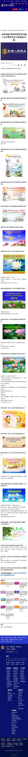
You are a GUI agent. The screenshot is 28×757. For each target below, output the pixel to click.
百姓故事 (13, 728)
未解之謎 (22, 670)
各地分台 (12, 1)
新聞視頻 (8, 668)
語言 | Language (24, 1)
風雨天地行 (14, 725)
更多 (13, 746)
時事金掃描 (15, 673)
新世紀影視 (8, 746)
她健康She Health (11, 693)
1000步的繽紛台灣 (21, 706)
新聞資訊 (12, 646)
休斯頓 (22, 637)
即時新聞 (18, 662)
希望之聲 (3, 744)
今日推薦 (23, 662)
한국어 (11, 641)
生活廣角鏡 (20, 692)
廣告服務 (8, 740)
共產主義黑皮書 (15, 727)
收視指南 (14, 739)
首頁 (1, 30)
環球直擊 (8, 671)
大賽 (8, 1)
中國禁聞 (8, 673)
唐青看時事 (15, 681)
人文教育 (22, 668)
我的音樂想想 (21, 708)
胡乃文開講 (10, 695)
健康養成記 (10, 696)
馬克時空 (15, 684)
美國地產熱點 (23, 681)
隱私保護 (19, 739)
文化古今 (22, 679)
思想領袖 (15, 676)
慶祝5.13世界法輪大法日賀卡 (18, 30)
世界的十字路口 (16, 683)
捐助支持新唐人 (10, 651)
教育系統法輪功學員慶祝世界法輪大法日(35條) (10, 601)
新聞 (7, 656)
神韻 (4, 1)
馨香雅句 (22, 675)
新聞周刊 (8, 678)
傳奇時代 (13, 713)
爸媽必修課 (22, 678)
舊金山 (2, 639)
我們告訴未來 (14, 712)
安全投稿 (3, 740)
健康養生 (10, 690)
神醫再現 (9, 698)
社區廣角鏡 (8, 683)
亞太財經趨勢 (9, 684)
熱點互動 (15, 671)
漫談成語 (22, 676)
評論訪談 (15, 668)
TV (20, 9)
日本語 (7, 641)
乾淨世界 (21, 743)
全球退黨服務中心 (10, 744)
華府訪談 (8, 679)
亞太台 (6, 639)
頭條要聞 (8, 662)
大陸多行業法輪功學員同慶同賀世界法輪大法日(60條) (10, 593)
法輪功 (9, 30)
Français (21, 639)
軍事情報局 (15, 679)
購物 (16, 651)
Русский (3, 641)
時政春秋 (15, 675)
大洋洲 (18, 637)
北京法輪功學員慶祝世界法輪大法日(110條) (23, 608)
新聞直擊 (8, 676)
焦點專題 (5, 30)
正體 (16, 1)
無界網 (2, 746)
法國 (25, 637)
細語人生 (15, 688)
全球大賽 (22, 664)
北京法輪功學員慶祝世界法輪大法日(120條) (10, 615)
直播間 (13, 649)
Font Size (22, 65)
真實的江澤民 (14, 722)
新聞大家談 (15, 670)
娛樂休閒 (20, 690)
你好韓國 (20, 695)
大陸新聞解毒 (16, 686)
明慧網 (16, 744)
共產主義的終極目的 (16, 717)
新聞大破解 (15, 678)
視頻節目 (18, 646)
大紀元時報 (15, 743)
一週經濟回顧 (9, 681)
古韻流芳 (22, 673)
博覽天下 (8, 664)
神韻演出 (17, 664)
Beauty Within (21, 700)
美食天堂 (20, 696)
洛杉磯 (14, 637)
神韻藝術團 (9, 743)
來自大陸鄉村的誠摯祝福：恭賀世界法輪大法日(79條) (23, 593)
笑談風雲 (22, 671)
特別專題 (14, 710)
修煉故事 (13, 732)
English (16, 639)
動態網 (21, 744)
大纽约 (7, 637)
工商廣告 (13, 733)
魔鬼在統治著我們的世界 (17, 718)
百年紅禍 (13, 723)
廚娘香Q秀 (20, 703)
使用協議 (24, 739)
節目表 (8, 649)
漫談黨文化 (14, 730)
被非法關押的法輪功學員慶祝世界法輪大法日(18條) (10, 608)
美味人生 (20, 698)
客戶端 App (19, 740)
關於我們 (8, 739)
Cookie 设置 (14, 755)
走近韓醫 (9, 700)
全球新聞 (8, 670)
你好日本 (20, 693)
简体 (18, 1)
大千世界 (20, 701)
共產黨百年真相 (15, 715)
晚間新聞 (8, 675)
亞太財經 (8, 686)
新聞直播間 (15, 9)
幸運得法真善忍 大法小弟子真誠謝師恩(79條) (23, 601)
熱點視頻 (13, 662)
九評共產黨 (14, 720)
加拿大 (10, 637)
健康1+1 (9, 692)
